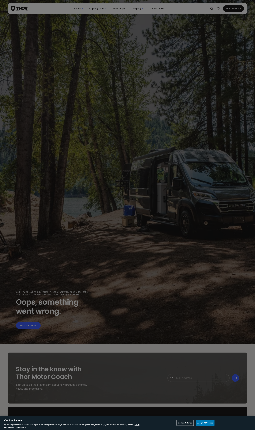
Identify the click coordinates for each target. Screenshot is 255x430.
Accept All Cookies (205, 423)
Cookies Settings (185, 423)
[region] (127, 423)
